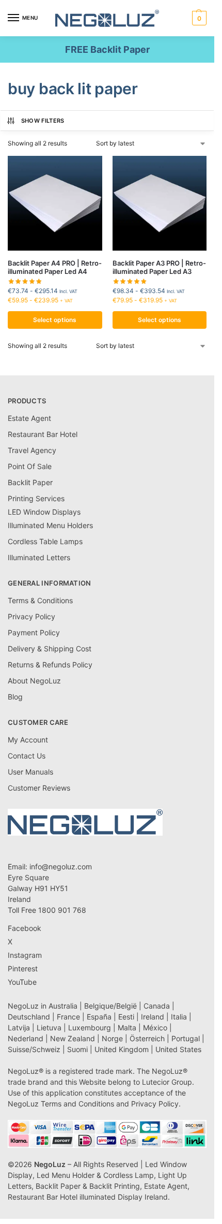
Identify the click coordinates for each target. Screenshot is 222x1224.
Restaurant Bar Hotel (42, 434)
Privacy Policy (31, 616)
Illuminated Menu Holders (50, 525)
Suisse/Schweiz (34, 1049)
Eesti (126, 1016)
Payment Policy (34, 632)
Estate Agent (29, 418)
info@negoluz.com (60, 866)
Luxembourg (89, 1027)
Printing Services (36, 498)
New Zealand (72, 1038)
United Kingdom (121, 1049)
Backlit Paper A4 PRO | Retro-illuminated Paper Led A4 (55, 267)
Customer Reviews (39, 787)
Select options (54, 320)
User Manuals (30, 771)
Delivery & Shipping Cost (49, 648)
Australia (63, 1005)
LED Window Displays (44, 511)
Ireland (152, 1016)
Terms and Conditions (77, 1103)
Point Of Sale (30, 466)
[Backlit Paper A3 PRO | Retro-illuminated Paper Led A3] (160, 203)
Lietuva (49, 1027)
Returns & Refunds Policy (50, 664)
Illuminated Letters (39, 557)
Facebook (24, 928)
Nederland (25, 1038)
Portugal (185, 1038)
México (155, 1027)
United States (178, 1049)
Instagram (25, 955)
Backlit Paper (30, 482)
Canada (157, 1005)
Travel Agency (32, 450)
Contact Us (26, 755)
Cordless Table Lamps (45, 541)
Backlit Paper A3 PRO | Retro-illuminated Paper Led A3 (159, 267)
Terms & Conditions (40, 600)
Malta (127, 1027)
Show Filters (43, 120)
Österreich (147, 1038)
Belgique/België (110, 1005)
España (99, 1016)
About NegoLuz (34, 680)
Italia (179, 1016)
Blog (15, 696)
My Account (28, 739)
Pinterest (23, 968)
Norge (112, 1038)
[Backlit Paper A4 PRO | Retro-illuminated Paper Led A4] (55, 203)
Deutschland (29, 1016)
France (68, 1016)
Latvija (19, 1027)
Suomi (77, 1049)
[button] (198, 18)
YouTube (22, 982)
